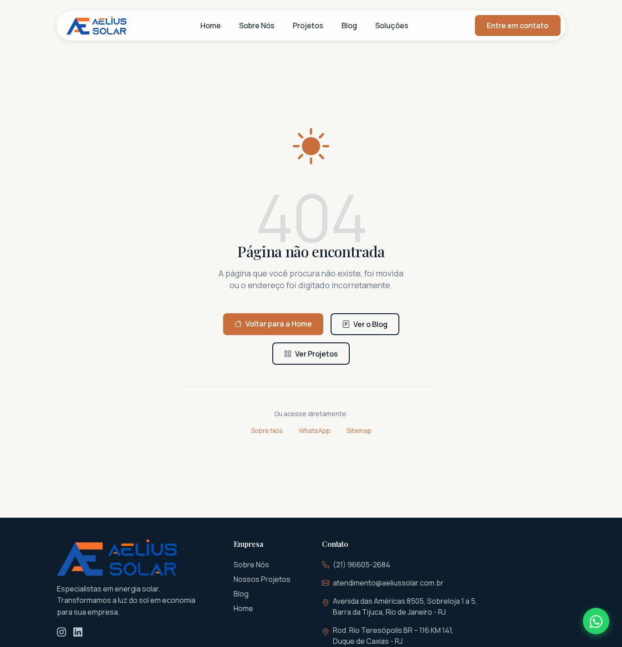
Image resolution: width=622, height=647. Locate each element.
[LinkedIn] (77, 632)
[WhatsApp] (596, 621)
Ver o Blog (370, 324)
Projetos (308, 25)
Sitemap (359, 430)
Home (210, 25)
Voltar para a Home (278, 324)
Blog (349, 25)
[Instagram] (61, 632)
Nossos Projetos (262, 579)
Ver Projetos (316, 354)
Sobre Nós (257, 25)
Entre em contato (517, 25)
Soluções (391, 25)
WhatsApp (315, 430)
